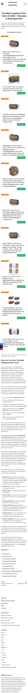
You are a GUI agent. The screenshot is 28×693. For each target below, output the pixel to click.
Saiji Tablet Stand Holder (7, 623)
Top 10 (2, 645)
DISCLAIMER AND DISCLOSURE (8, 667)
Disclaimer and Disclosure (8, 600)
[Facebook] (1, 344)
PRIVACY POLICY (6, 665)
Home (2, 632)
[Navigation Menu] (25, 4)
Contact (3, 608)
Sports (3, 652)
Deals (2, 640)
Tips (3, 650)
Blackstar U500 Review (7, 618)
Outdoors (4, 657)
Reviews (3, 635)
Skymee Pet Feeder (6, 615)
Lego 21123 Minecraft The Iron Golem (10, 625)
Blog (2, 637)
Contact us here (8, 544)
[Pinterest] (1, 349)
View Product (21, 65)
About (2, 605)
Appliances (4, 647)
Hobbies (4, 655)
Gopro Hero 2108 (5, 620)
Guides (3, 642)
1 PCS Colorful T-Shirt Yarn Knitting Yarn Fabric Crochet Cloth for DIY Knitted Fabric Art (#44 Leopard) (13, 88)
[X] (1, 346)
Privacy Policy (4, 603)
